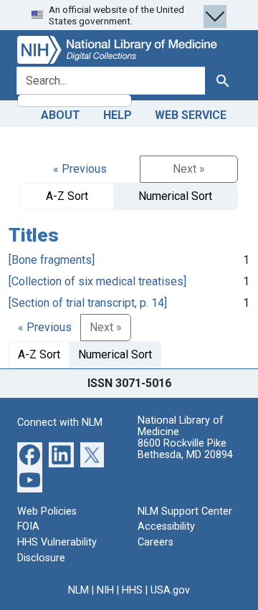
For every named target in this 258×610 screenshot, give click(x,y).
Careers (155, 542)
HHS (132, 590)
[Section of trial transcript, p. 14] (88, 303)
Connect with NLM (59, 422)
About (60, 115)
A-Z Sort (67, 196)
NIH (105, 590)
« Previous (80, 169)
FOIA (28, 526)
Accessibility (166, 526)
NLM (78, 590)
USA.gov (170, 590)
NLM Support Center (185, 511)
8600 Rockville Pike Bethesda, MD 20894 (185, 449)
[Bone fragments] (52, 260)
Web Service (190, 115)
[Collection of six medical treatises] (97, 281)
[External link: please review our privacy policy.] (29, 454)
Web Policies (47, 511)
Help (117, 115)
